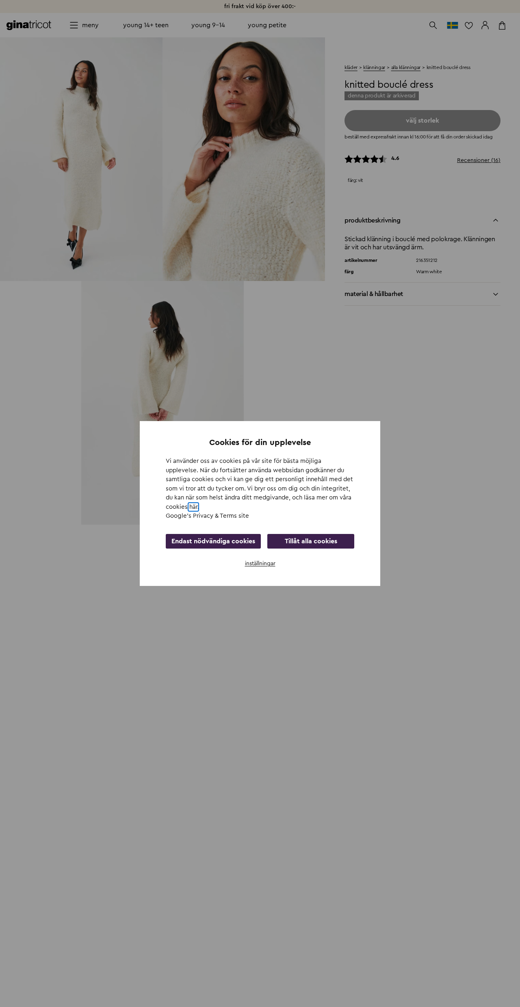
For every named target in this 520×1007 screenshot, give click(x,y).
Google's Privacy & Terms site (207, 516)
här (193, 507)
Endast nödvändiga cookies (213, 541)
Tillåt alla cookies (311, 541)
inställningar (260, 563)
